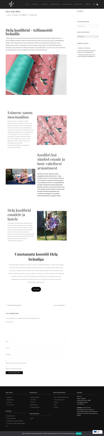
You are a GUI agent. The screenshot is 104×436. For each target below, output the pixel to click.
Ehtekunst (44, 4)
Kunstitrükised (67, 4)
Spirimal (56, 402)
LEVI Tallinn (33, 399)
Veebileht (8, 354)
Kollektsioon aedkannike (84, 48)
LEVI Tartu (32, 402)
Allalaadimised (10, 399)
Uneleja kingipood (34, 407)
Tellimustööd (33, 15)
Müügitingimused (11, 416)
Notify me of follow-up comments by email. (16, 363)
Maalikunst (78, 4)
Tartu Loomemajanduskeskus (61, 397)
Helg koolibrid (13, 12)
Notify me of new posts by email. (14, 368)
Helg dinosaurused (60, 305)
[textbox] (87, 26)
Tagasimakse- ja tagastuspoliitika (15, 421)
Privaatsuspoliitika (11, 418)
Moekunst (35, 4)
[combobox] (87, 26)
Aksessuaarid (55, 4)
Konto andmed (10, 404)
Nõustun (78, 433)
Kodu (27, 4)
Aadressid (9, 402)
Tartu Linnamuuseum (59, 399)
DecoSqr (56, 407)
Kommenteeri (9, 322)
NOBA (31, 418)
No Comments (23, 15)
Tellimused (9, 397)
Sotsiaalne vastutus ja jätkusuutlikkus (16, 423)
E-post (8, 348)
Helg (55, 404)
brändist (88, 4)
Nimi (7, 341)
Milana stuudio (34, 404)
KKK (8, 426)
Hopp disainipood (34, 397)
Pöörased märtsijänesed (13, 305)
